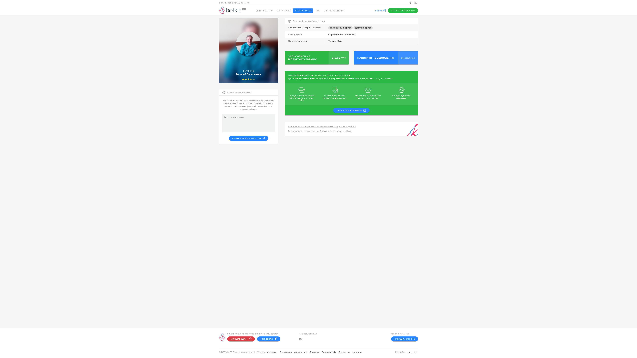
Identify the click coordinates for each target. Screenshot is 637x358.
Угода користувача (267, 352)
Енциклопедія (329, 352)
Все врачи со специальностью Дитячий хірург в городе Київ (319, 131)
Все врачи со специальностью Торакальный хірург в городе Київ (322, 126)
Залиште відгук (239, 339)
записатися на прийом (349, 110)
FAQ (318, 11)
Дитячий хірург (363, 28)
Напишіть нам (402, 339)
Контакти (357, 352)
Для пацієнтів (264, 11)
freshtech (413, 352)
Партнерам (344, 352)
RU (415, 3)
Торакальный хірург (340, 28)
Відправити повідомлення (246, 138)
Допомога (314, 352)
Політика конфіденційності (293, 352)
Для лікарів (283, 11)
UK (411, 3)
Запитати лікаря (334, 11)
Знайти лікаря (303, 11)
